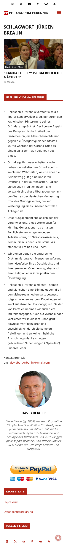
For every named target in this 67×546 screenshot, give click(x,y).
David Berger (34, 413)
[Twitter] (21, 4)
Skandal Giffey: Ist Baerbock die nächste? (33, 75)
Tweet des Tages (14, 66)
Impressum (11, 502)
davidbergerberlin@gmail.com (30, 362)
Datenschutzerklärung (18, 512)
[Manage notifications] (58, 538)
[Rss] (54, 4)
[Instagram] (12, 4)
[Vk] (46, 4)
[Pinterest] (37, 4)
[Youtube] (29, 4)
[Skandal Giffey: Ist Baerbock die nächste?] (33, 54)
